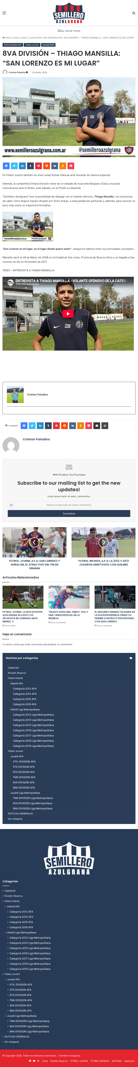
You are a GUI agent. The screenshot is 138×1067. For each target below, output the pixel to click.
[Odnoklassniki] (62, 166)
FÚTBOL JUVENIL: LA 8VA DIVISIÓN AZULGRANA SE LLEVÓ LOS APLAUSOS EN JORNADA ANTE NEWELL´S (22, 616)
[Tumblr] (30, 166)
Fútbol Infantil (15, 678)
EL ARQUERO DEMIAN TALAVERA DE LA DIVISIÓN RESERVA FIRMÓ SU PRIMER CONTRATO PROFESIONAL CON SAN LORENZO (115, 616)
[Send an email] (27, 72)
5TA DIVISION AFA (24, 766)
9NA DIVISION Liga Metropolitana (32, 808)
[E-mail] (8, 412)
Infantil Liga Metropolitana (25, 709)
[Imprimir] (104, 425)
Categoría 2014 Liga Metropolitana (33, 719)
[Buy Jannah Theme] (69, 30)
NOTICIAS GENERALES (20, 813)
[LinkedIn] (22, 166)
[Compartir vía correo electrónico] (96, 425)
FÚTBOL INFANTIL (100, 1061)
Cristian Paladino (17, 72)
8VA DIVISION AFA (52, 37)
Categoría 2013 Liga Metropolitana (33, 714)
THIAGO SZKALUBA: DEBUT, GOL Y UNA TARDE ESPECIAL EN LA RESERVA (68, 615)
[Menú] (4, 14)
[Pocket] (70, 166)
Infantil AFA (16, 683)
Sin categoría (15, 818)
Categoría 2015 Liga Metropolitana (33, 725)
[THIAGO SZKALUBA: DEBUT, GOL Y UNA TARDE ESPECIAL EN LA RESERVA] (68, 597)
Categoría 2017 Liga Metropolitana (33, 735)
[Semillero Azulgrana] (69, 12)
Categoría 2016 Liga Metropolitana (33, 730)
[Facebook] (6, 166)
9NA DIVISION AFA (24, 787)
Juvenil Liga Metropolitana (25, 792)
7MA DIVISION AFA (24, 777)
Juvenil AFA (35, 37)
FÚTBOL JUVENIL (79, 1061)
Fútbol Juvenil (19, 37)
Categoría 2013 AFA (25, 688)
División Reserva (17, 673)
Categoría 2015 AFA (24, 699)
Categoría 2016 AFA (24, 704)
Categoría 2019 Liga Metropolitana (33, 746)
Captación (13, 667)
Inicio (8, 37)
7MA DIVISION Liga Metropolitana (33, 798)
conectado (36, 644)
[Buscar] (133, 14)
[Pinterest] (38, 166)
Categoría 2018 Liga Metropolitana (33, 740)
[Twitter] (14, 166)
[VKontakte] (54, 166)
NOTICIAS (117, 1061)
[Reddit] (46, 166)
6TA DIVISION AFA (24, 772)
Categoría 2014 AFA (25, 693)
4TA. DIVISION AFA (24, 761)
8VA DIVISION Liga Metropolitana (32, 803)
